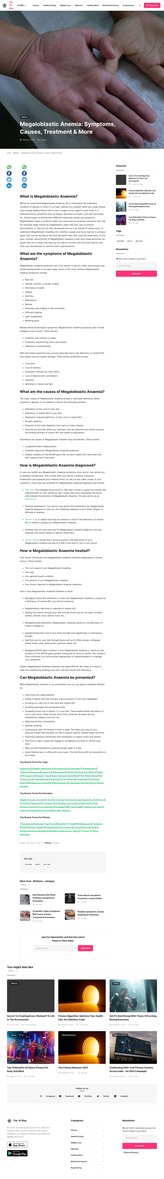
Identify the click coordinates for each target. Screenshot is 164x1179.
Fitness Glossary (131, 1152)
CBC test (29, 490)
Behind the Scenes (111, 5)
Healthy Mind (93, 5)
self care (47, 864)
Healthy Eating (49, 5)
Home (9, 153)
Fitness (36, 5)
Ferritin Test (30, 540)
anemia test (30, 499)
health (37, 864)
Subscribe (154, 5)
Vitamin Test (31, 519)
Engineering (128, 5)
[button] (22, 5)
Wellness (79, 5)
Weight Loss (65, 5)
